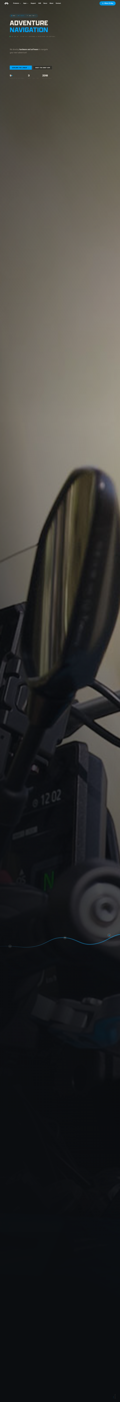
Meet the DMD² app (42, 68)
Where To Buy (108, 3)
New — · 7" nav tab (24, 15)
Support (33, 3)
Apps (24, 3)
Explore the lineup (20, 68)
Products (16, 3)
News (45, 3)
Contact (58, 3)
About (51, 3)
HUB (39, 3)
